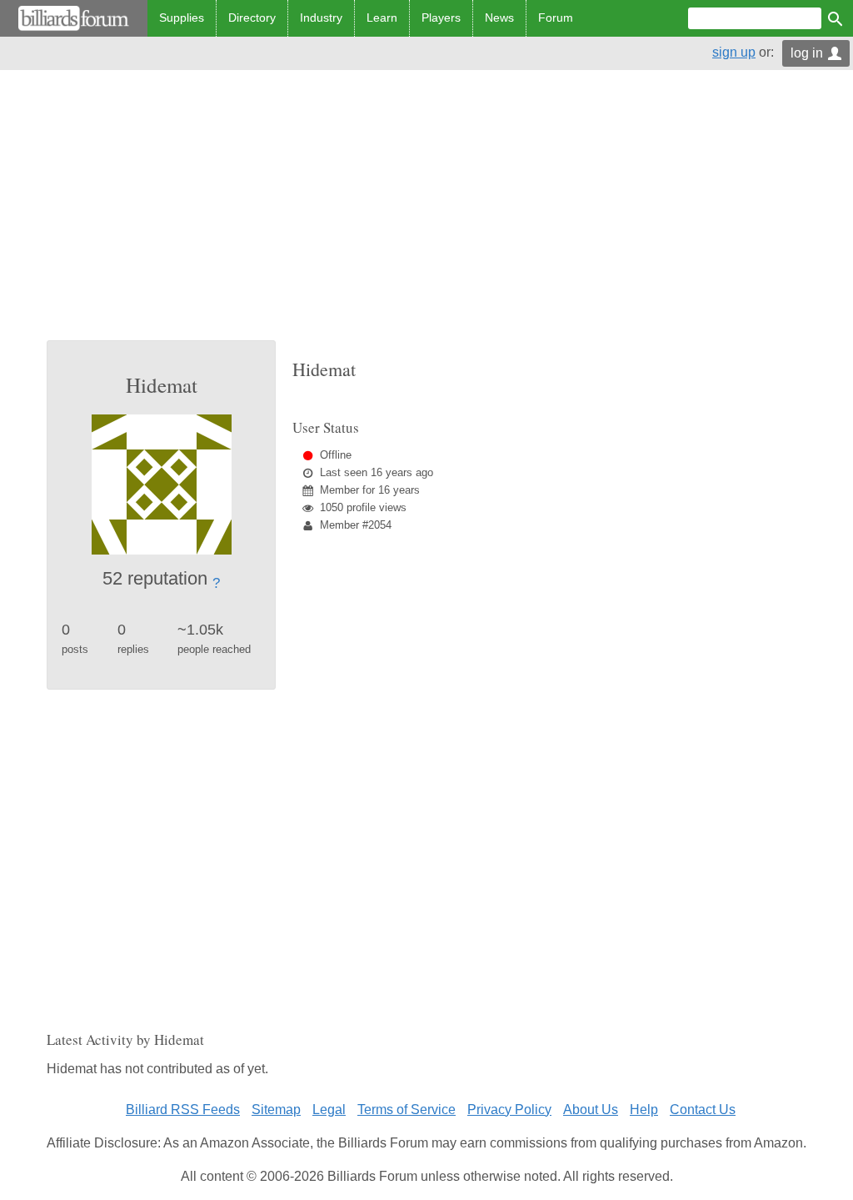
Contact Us (703, 1109)
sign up (734, 52)
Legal (329, 1109)
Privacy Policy (509, 1109)
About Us (590, 1109)
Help (644, 1109)
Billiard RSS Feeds (183, 1109)
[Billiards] (73, 18)
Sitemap (276, 1109)
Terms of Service (406, 1109)
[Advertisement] (426, 215)
